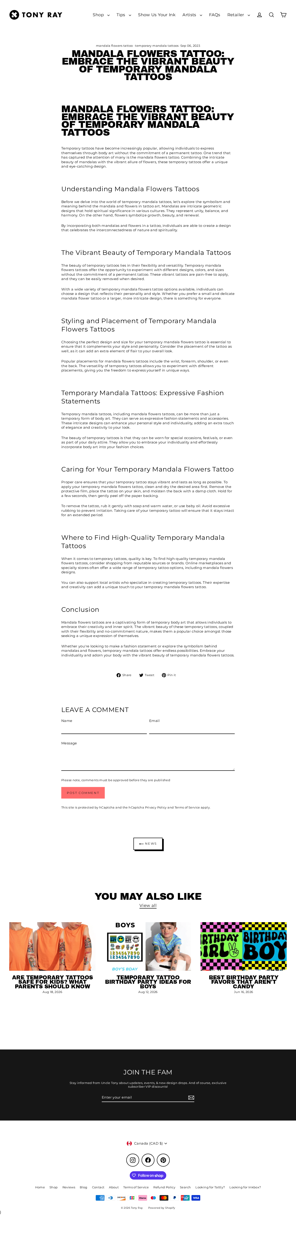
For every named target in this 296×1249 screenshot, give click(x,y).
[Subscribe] (190, 1097)
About (114, 1187)
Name (66, 720)
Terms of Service (187, 807)
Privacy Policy (156, 807)
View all (148, 905)
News (150, 843)
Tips (121, 14)
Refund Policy (164, 1187)
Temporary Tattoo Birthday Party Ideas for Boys (148, 981)
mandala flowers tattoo (114, 45)
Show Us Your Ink (157, 14)
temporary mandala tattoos (157, 45)
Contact (98, 1187)
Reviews (68, 1187)
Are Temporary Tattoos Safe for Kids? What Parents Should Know (52, 981)
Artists (189, 14)
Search (185, 1187)
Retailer (236, 14)
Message (69, 743)
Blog (83, 1187)
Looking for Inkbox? (245, 1187)
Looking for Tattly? (210, 1187)
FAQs (214, 14)
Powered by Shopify (161, 1207)
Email (154, 720)
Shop (99, 14)
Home (40, 1187)
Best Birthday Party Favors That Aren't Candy (244, 981)
